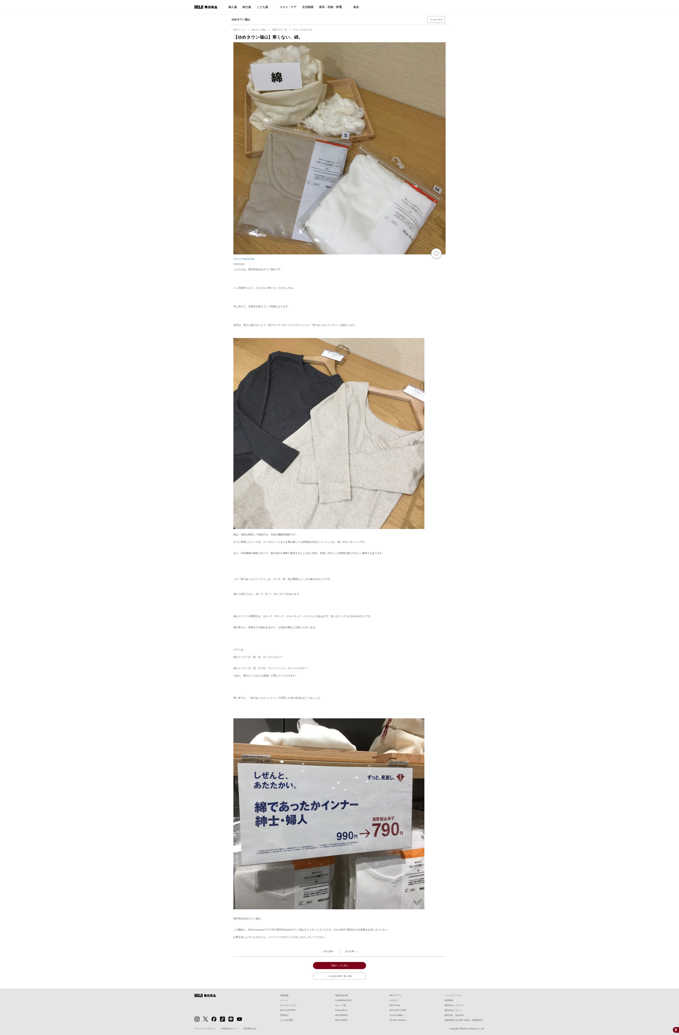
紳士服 (247, 6)
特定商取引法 (249, 1028)
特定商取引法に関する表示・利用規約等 (464, 1020)
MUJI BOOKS (341, 1015)
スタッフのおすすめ (243, 259)
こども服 (262, 6)
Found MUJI (341, 1010)
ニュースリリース (453, 995)
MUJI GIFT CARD (398, 1010)
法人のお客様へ (397, 1015)
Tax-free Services (398, 1020)
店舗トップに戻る (339, 965)
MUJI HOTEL (341, 1020)
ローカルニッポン (288, 1005)
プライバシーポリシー (205, 1028)
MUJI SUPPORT (288, 1010)
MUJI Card (395, 1005)
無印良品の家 (341, 995)
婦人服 (232, 6)
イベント (284, 1000)
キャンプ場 (340, 1005)
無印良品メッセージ (454, 1005)
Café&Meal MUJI (343, 1000)
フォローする (436, 19)
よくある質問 (286, 1020)
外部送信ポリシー (229, 1028)
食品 (356, 6)
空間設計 (284, 1015)
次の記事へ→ (351, 951)
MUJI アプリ (395, 995)
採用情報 (449, 1000)
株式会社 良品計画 (454, 1015)
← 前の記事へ (327, 951)
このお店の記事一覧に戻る (339, 976)
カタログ (394, 1000)
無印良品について (453, 1010)
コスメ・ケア (288, 6)
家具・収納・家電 (330, 6)
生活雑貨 (308, 6)
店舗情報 (284, 995)
